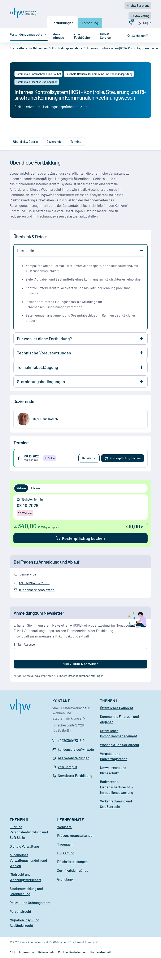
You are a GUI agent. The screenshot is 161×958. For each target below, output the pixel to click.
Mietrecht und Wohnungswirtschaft (25, 877)
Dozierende (54, 141)
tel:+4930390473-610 (34, 583)
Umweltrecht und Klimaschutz (113, 770)
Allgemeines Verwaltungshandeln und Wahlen (28, 860)
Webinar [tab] (21, 488)
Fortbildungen (62, 23)
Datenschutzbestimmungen (86, 675)
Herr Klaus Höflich (45, 419)
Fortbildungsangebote (26, 34)
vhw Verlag (142, 16)
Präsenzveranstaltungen (75, 835)
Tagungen (65, 844)
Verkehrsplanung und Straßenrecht (116, 804)
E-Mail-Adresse (24, 644)
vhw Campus (67, 767)
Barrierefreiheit (100, 952)
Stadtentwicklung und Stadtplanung (26, 891)
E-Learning (65, 853)
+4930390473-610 (71, 740)
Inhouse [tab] (35, 488)
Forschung (90, 23)
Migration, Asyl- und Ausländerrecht (24, 922)
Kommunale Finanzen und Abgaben (119, 719)
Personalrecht (20, 911)
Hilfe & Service (105, 35)
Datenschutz (46, 952)
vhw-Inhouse (58, 35)
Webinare (64, 827)
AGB (12, 952)
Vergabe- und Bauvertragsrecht (113, 756)
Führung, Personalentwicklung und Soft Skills (29, 832)
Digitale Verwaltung (24, 846)
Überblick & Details (25, 141)
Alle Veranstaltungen (73, 758)
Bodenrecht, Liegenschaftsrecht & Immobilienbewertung (116, 786)
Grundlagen (66, 879)
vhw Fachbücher (82, 35)
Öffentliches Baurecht (116, 708)
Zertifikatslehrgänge (72, 870)
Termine (75, 141)
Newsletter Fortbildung (75, 775)
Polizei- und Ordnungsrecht (30, 902)
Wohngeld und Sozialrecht (119, 745)
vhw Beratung (140, 5)
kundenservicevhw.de (37, 589)
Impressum (26, 952)
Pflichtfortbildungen (72, 861)
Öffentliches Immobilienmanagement (118, 733)
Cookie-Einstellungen (72, 952)
